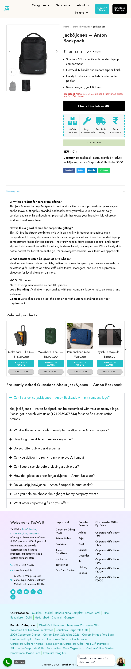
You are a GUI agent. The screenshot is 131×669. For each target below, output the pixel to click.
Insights (79, 12)
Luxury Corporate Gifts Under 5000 (101, 162)
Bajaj (81, 538)
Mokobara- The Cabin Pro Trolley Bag (32, 352)
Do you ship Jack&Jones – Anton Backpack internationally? (53, 485)
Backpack (85, 158)
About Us (83, 5)
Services (61, 5)
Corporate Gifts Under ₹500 (107, 561)
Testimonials (62, 565)
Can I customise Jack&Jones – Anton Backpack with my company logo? (62, 397)
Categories (39, 5)
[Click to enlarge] (12, 72)
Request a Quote (21, 363)
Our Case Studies (65, 570)
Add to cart (94, 142)
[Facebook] (12, 591)
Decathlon (83, 555)
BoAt (81, 544)
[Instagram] (19, 591)
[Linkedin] (26, 591)
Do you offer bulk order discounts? (37, 448)
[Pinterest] (39, 591)
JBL (80, 561)
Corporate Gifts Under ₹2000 (107, 579)
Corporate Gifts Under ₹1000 (107, 570)
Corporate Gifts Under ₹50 (107, 534)
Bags (96, 158)
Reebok (82, 573)
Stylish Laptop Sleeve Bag (113, 352)
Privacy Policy (63, 538)
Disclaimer (61, 544)
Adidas (82, 532)
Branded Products (81, 26)
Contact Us (61, 559)
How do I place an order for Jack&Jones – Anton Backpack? (54, 475)
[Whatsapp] (33, 591)
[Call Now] (7, 662)
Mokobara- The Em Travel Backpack (61, 352)
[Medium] (12, 596)
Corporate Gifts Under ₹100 (107, 543)
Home (66, 26)
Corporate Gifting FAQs (65, 531)
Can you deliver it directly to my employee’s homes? (49, 457)
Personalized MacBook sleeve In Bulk (90, 352)
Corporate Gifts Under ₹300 (107, 552)
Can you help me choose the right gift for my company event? (56, 494)
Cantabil (82, 550)
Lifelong (82, 567)
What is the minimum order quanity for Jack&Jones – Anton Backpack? (61, 430)
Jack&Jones (99, 26)
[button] (69, 170)
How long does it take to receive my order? (43, 439)
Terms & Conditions (61, 551)
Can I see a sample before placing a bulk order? (46, 466)
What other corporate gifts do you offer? (41, 503)
